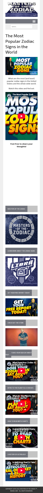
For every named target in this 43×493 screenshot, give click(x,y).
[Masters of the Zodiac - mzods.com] (21, 7)
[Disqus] (21, 177)
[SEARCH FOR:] (21, 27)
